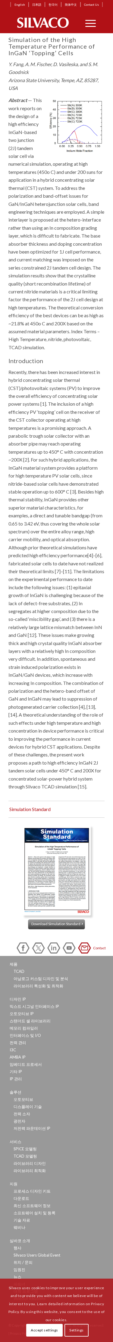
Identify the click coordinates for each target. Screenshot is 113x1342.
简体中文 (71, 4)
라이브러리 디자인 (30, 1163)
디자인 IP (18, 999)
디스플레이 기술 (28, 1106)
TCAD (19, 971)
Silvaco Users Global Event (37, 1255)
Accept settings (44, 1330)
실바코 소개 (20, 1240)
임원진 (19, 1269)
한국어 (53, 4)
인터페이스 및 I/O (25, 1035)
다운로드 (21, 1198)
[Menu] (87, 22)
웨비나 (19, 1227)
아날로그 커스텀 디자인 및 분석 (41, 978)
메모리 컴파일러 (24, 1028)
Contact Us (91, 4)
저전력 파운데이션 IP (32, 1128)
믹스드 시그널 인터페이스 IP (34, 1006)
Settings (76, 1330)
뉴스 (17, 1276)
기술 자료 (22, 1220)
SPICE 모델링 (25, 1148)
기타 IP (16, 1071)
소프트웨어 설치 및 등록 (34, 1212)
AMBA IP (18, 1057)
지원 (13, 1183)
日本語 (36, 4)
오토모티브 (23, 1099)
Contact (85, 948)
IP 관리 (16, 1078)
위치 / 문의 (23, 1262)
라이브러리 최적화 (30, 1170)
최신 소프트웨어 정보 (32, 1205)
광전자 (19, 1121)
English (19, 4)
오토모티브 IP (22, 1013)
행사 (17, 1247)
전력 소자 (22, 1113)
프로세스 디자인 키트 (32, 1191)
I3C (13, 1049)
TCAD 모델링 (25, 1156)
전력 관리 (18, 1042)
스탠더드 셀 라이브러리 (30, 1020)
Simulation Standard (30, 809)
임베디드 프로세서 (26, 1064)
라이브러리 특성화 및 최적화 (38, 985)
